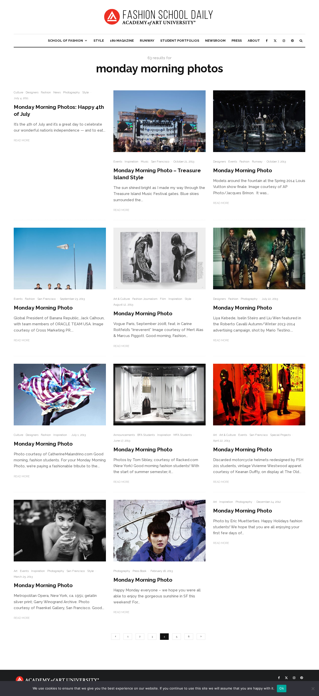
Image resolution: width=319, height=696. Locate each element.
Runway (147, 40)
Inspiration (131, 161)
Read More (22, 140)
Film (163, 299)
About (254, 40)
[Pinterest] (292, 40)
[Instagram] (284, 40)
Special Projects (280, 435)
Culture (18, 92)
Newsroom (215, 40)
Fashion (46, 92)
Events (117, 161)
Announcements (124, 435)
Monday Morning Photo (242, 170)
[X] (275, 40)
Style (98, 40)
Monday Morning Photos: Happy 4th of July (59, 110)
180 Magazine (122, 40)
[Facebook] (267, 40)
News (57, 92)
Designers (32, 92)
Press (237, 40)
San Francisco (160, 161)
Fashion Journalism (145, 299)
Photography (71, 92)
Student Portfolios (179, 40)
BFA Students (146, 435)
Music (145, 161)
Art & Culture (121, 299)
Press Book (139, 571)
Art (215, 435)
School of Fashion (65, 40)
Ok (281, 688)
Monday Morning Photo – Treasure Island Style (157, 173)
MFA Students (182, 435)
